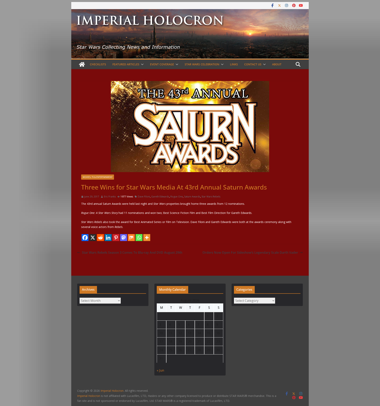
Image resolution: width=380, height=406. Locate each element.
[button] (141, 64)
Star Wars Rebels (210, 196)
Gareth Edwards (160, 196)
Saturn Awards (192, 196)
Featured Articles (125, 64)
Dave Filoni (144, 196)
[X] (92, 237)
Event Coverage (162, 64)
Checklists (98, 64)
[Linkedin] (108, 237)
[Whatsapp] (139, 237)
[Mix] (131, 237)
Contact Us (252, 64)
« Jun (160, 370)
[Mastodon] (123, 237)
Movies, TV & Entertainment (97, 177)
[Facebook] (85, 237)
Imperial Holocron (88, 396)
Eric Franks (110, 196)
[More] (146, 237)
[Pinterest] (115, 237)
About (276, 64)
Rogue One (176, 196)
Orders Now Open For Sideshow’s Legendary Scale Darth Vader (250, 252)
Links (234, 64)
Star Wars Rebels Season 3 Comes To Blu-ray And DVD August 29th (132, 252)
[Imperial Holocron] (190, 12)
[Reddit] (100, 237)
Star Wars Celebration (202, 64)
